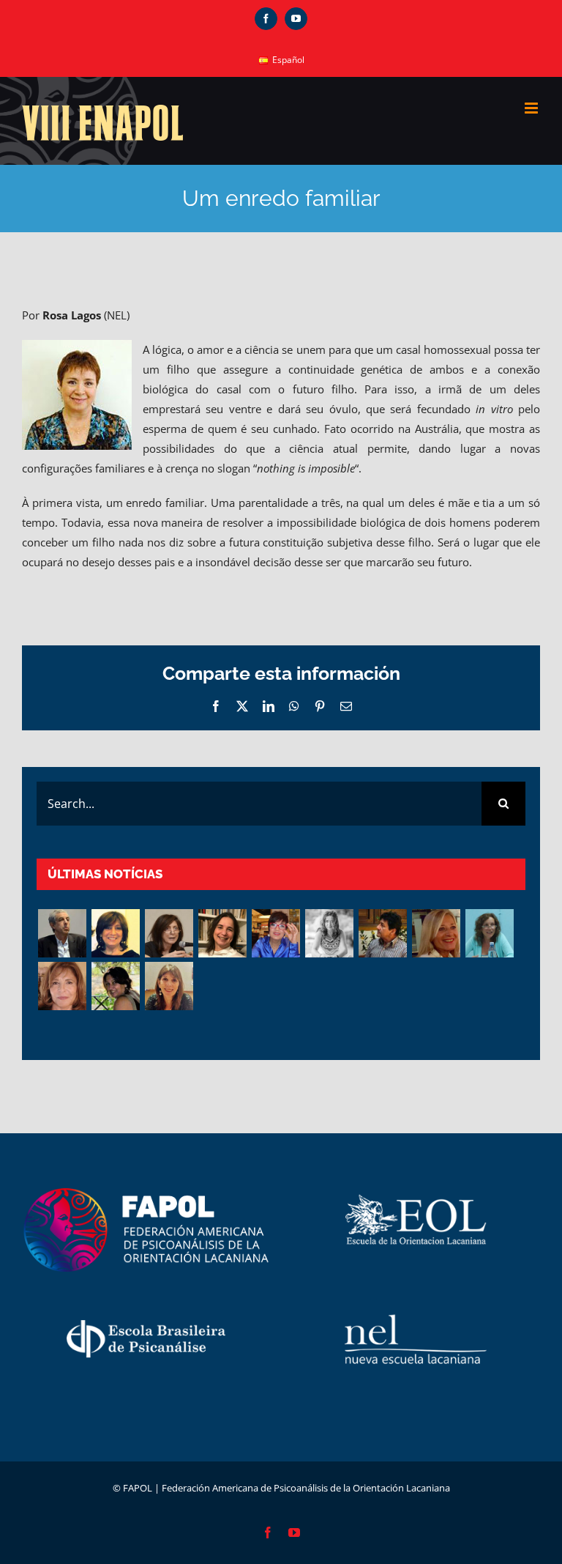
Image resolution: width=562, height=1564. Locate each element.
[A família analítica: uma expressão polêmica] (168, 933)
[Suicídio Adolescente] (62, 986)
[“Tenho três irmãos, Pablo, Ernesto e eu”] (222, 933)
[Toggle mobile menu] (532, 108)
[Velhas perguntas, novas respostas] (489, 933)
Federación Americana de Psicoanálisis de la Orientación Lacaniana (306, 1487)
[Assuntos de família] (62, 933)
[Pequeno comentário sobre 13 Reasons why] (115, 986)
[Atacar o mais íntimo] (436, 933)
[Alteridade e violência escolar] (382, 933)
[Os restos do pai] (168, 986)
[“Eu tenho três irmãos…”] (275, 933)
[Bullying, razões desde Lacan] (329, 933)
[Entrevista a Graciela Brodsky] (115, 933)
